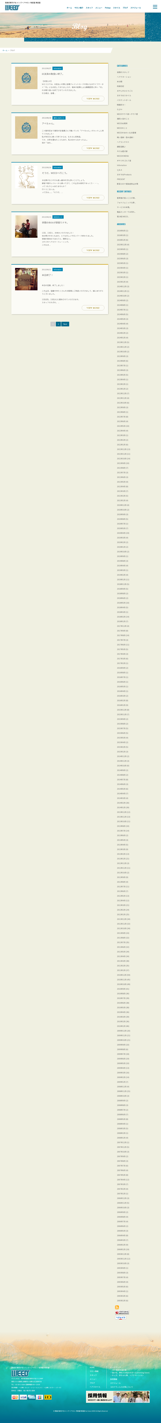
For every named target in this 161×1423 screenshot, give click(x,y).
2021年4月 (121, 486)
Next (65, 324)
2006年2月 (121, 1244)
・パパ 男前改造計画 (118, 1370)
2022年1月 (121, 444)
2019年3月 (121, 570)
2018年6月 (121, 598)
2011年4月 (121, 956)
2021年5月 (121, 482)
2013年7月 (121, 830)
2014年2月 (121, 803)
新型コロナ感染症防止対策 (127, 184)
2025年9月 (121, 249)
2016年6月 (121, 682)
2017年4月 (121, 654)
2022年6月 (121, 421)
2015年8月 (121, 723)
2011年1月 (121, 970)
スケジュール (135, 7)
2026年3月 (121, 235)
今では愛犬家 (122, 151)
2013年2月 (121, 854)
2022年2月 (121, 440)
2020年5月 (121, 528)
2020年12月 (122, 505)
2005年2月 (121, 1300)
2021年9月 (121, 463)
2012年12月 (122, 863)
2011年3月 (121, 961)
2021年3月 (121, 491)
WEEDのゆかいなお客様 (126, 132)
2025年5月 (121, 263)
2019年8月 (121, 561)
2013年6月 (121, 835)
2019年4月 (121, 565)
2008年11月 (122, 1091)
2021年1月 (121, 500)
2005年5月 (121, 1286)
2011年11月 (122, 923)
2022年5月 (121, 426)
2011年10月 (122, 928)
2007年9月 (121, 1156)
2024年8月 (121, 305)
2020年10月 (122, 509)
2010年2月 (121, 1021)
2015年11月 (122, 714)
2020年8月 (121, 519)
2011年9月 (121, 933)
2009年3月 (121, 1072)
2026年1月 (121, 240)
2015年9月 (121, 719)
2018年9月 (121, 589)
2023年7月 (121, 365)
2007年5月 (121, 1175)
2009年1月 (121, 1082)
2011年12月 (122, 919)
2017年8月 (121, 635)
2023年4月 (121, 379)
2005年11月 (122, 1258)
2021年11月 (122, 454)
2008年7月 (121, 1110)
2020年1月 (121, 547)
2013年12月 (122, 812)
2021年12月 (122, 449)
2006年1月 (121, 1249)
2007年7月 (121, 1165)
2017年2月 (121, 663)
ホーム (69, 7)
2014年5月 (121, 789)
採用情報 (113, 1379)
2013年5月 (121, 840)
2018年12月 (122, 584)
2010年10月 (122, 984)
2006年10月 (122, 1207)
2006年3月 (121, 1240)
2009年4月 (121, 1068)
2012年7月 (121, 886)
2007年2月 (121, 1189)
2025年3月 (121, 272)
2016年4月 (121, 691)
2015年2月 (121, 747)
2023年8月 (121, 361)
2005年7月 (121, 1277)
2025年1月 (121, 282)
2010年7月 (121, 998)
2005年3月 (121, 1296)
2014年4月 (121, 793)
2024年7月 (121, 309)
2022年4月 (121, 430)
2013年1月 (121, 858)
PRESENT (121, 179)
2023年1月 (121, 388)
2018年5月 (121, 602)
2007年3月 (121, 1184)
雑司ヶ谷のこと (123, 118)
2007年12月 (122, 1142)
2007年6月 (121, 1170)
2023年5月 (121, 375)
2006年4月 (121, 1235)
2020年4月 (121, 533)
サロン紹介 (78, 7)
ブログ (125, 7)
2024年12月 (122, 286)
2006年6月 (121, 1226)
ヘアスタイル (95, 1387)
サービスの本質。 (124, 207)
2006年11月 (122, 1203)
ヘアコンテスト (123, 142)
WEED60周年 (122, 123)
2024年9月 (121, 300)
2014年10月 (122, 765)
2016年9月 (121, 668)
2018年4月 (121, 607)
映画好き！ (121, 104)
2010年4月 (121, 1012)
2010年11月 (122, 979)
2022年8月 (121, 412)
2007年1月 (121, 1193)
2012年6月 (121, 891)
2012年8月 (121, 882)
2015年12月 (122, 709)
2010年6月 (121, 1003)
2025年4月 (121, 268)
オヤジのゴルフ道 (124, 160)
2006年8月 (121, 1217)
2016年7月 (121, 677)
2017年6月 (121, 644)
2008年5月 (121, 1119)
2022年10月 (122, 402)
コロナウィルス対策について (121, 1387)
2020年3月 (121, 537)
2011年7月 (121, 942)
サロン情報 (94, 1371)
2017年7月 (121, 640)
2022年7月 (121, 416)
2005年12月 (122, 1254)
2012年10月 (122, 872)
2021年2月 (121, 495)
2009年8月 (121, 1049)
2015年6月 (121, 733)
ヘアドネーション (124, 77)
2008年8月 (121, 1105)
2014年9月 (121, 770)
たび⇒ (119, 109)
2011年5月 (121, 951)
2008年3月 (121, 1128)
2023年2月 (121, 384)
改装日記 (120, 86)
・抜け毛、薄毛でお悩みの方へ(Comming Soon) (129, 1372)
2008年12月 (122, 1086)
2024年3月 (121, 328)
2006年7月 (121, 1221)
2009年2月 (121, 1077)
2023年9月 (121, 356)
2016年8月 (121, 672)
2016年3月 (121, 696)
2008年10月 (122, 1096)
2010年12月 (122, 975)
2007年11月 (122, 1147)
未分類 (119, 81)
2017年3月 (121, 658)
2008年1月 (121, 1137)
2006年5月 (121, 1231)
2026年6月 (121, 230)
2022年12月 (122, 393)
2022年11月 (122, 398)
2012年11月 (122, 868)
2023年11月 (122, 347)
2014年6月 (121, 784)
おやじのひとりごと (125, 91)
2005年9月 (121, 1268)
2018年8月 (121, 593)
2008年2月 (121, 1133)
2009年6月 (121, 1058)
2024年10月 (122, 295)
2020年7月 (121, 523)
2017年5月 (121, 649)
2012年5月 (121, 896)
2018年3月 (121, 612)
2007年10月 (122, 1151)
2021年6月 (121, 477)
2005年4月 (121, 1291)
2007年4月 (121, 1179)
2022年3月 (121, 435)
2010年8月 (121, 993)
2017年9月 (121, 630)
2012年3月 (121, 905)
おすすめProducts (124, 174)
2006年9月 (121, 1212)
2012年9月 (121, 877)
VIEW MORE (93, 98)
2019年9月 (121, 556)
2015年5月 (121, 737)
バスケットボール (124, 100)
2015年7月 (121, 728)
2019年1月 (121, 579)
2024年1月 (121, 337)
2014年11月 (122, 761)
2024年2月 (121, 333)
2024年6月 (121, 314)
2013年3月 (121, 849)
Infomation (122, 165)
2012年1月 (121, 914)
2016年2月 (121, 700)
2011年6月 (121, 947)
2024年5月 (121, 319)
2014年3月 (121, 798)
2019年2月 (121, 575)
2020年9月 (121, 514)
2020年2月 (121, 542)
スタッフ (89, 7)
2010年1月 (121, 1026)
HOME (92, 1367)
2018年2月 (121, 616)
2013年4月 (121, 844)
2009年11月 (122, 1035)
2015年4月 (121, 742)
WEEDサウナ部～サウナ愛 (127, 114)
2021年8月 (121, 468)
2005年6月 (121, 1282)
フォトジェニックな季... (126, 202)
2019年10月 (122, 551)
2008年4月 (121, 1124)
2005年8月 (121, 1272)
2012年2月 (121, 910)
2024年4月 (121, 323)
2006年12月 (122, 1198)
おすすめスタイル (124, 95)
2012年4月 (121, 900)
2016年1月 (121, 705)
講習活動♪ (121, 146)
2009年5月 (121, 1063)
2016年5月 (121, 686)
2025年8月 (121, 254)
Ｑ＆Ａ (119, 170)
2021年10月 (122, 458)
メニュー (98, 7)
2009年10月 (122, 1040)
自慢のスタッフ (123, 72)
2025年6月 (121, 258)
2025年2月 (121, 277)
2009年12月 (122, 1030)
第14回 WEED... (123, 216)
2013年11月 (122, 816)
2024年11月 (122, 291)
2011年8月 (121, 937)
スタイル (116, 7)
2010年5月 (121, 1007)
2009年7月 (121, 1054)
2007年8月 (121, 1161)
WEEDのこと (122, 128)
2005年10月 (122, 1263)
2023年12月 (122, 342)
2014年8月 (121, 775)
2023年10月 (122, 351)
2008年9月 (121, 1100)
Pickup (108, 7)
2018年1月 (121, 621)
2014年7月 (121, 779)
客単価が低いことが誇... (126, 198)
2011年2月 (121, 965)
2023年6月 (121, 370)
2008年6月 (121, 1114)
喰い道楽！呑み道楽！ (126, 137)
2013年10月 (122, 821)
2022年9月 (121, 407)
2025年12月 (122, 244)
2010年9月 (121, 989)
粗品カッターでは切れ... (126, 212)
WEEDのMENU (123, 156)
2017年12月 (122, 626)
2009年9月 (121, 1044)
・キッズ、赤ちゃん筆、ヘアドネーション (127, 1375)
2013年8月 (121, 826)
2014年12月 (122, 756)
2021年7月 (121, 472)
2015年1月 (121, 751)
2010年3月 (121, 1017)
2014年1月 (121, 807)
